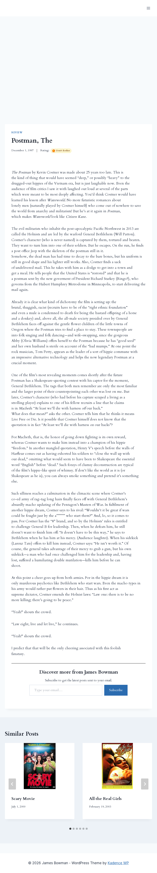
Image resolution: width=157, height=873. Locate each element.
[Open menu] (148, 8)
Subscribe (116, 690)
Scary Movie (23, 798)
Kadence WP (118, 863)
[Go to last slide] (12, 784)
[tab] (70, 829)
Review (17, 132)
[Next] (144, 784)
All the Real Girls (105, 798)
